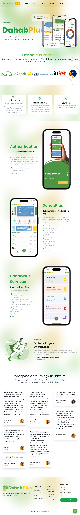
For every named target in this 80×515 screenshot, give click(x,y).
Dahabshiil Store (39, 493)
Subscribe (68, 500)
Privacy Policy (51, 494)
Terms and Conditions (50, 491)
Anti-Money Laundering (50, 498)
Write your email (65, 493)
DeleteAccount (39, 498)
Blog (35, 496)
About (52, 3)
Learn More (41, 359)
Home (17, 3)
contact (61, 3)
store (26, 3)
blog (34, 3)
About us (37, 490)
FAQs (43, 3)
